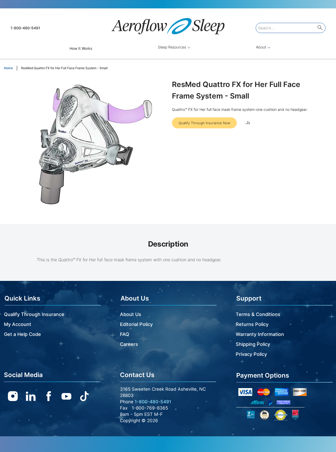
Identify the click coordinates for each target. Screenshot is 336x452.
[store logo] (168, 24)
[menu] (168, 48)
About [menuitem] (261, 47)
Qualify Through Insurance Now (204, 123)
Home (8, 68)
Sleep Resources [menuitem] (172, 47)
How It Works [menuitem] (81, 48)
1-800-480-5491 (25, 28)
